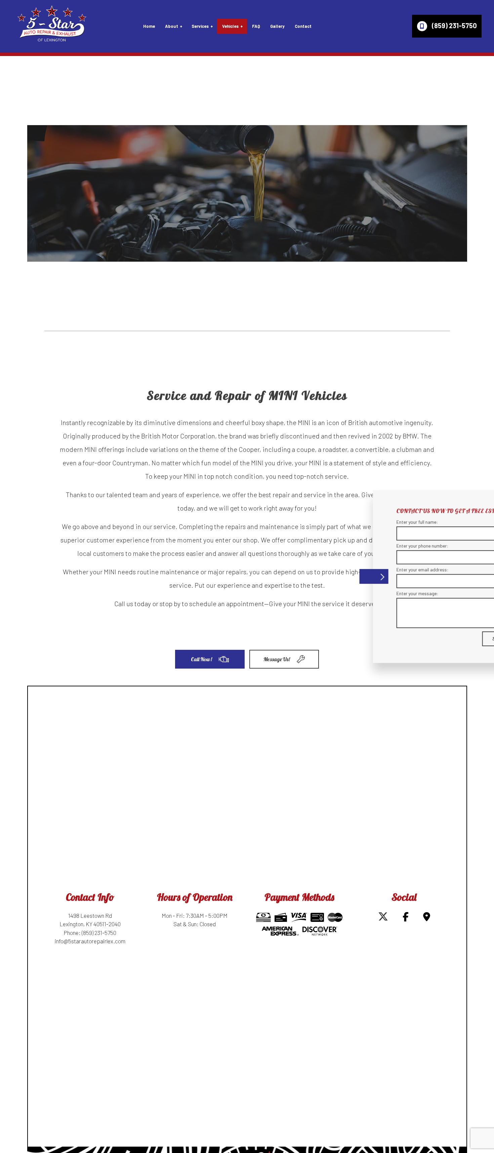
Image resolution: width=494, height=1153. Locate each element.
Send (446, 639)
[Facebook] (406, 918)
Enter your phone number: (372, 545)
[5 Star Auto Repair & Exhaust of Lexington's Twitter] (383, 918)
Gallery (277, 26)
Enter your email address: (372, 569)
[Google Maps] (426, 918)
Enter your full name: (366, 522)
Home (149, 26)
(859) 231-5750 (453, 25)
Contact (303, 26)
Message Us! (276, 659)
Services (200, 26)
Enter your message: (367, 593)
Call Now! (201, 659)
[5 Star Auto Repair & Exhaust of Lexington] (51, 24)
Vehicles (230, 26)
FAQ (256, 26)
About (171, 26)
